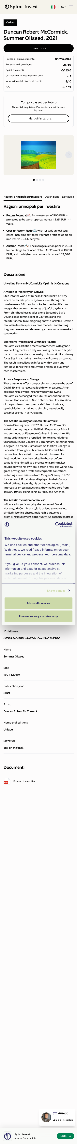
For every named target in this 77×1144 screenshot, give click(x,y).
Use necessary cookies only (38, 616)
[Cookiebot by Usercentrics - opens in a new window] (55, 524)
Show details (56, 590)
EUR (63, 6)
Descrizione (52, 196)
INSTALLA (65, 1136)
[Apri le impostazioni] (53, 7)
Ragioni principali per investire (23, 196)
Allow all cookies (38, 603)
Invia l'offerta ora (38, 118)
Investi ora (38, 48)
